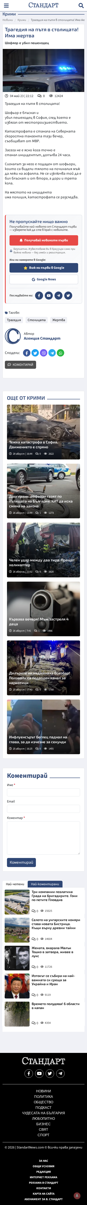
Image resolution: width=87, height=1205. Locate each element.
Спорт (43, 1135)
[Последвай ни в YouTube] (39, 1073)
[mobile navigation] (6, 5)
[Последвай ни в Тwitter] (50, 1073)
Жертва (58, 320)
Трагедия (14, 320)
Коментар (16, 818)
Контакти (43, 1188)
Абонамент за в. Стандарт (43, 1199)
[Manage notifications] (77, 1195)
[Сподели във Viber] (43, 353)
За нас (43, 1161)
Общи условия (43, 1166)
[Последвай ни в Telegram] (60, 1073)
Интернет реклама (43, 1177)
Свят (43, 1129)
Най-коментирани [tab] (45, 884)
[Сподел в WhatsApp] (60, 353)
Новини (8, 20)
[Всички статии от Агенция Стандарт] (13, 336)
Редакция (43, 1172)
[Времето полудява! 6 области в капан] (17, 1014)
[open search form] (81, 5)
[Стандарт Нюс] (43, 1064)
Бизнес (43, 1124)
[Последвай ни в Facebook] (28, 1073)
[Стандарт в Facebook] (39, 296)
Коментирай (22, 364)
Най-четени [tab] (15, 884)
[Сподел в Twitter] (35, 353)
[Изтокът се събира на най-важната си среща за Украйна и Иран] (17, 986)
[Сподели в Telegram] (52, 353)
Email (11, 801)
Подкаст (43, 1107)
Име (11, 785)
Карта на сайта (43, 1194)
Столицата (37, 320)
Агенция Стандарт (42, 338)
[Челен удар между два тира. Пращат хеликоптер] (43, 550)
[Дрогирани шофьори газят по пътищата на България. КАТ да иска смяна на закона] (43, 491)
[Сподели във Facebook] (26, 353)
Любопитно (43, 1118)
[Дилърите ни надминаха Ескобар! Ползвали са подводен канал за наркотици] (43, 667)
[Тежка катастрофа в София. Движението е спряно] (43, 432)
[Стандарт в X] (68, 296)
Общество (43, 1102)
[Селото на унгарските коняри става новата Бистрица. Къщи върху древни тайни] (17, 930)
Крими (22, 20)
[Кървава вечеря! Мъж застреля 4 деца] (43, 609)
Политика (43, 1096)
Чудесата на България (43, 1113)
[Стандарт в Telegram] (58, 296)
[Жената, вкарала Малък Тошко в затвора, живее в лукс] (17, 958)
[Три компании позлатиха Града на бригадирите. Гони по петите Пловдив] (17, 902)
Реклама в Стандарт (43, 1183)
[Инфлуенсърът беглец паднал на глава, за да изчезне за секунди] (43, 727)
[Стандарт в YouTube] (49, 296)
